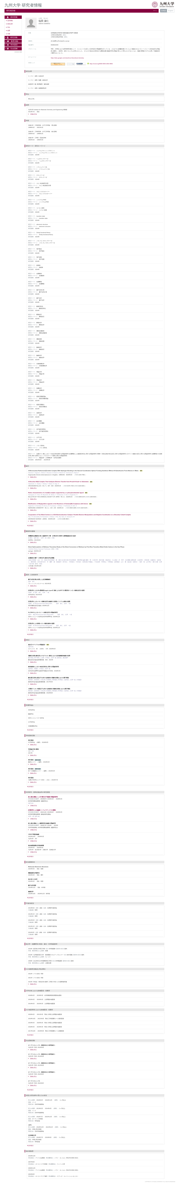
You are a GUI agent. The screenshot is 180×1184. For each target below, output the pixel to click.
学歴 (8, 34)
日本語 (163, 10)
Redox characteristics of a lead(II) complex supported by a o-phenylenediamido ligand (56, 492)
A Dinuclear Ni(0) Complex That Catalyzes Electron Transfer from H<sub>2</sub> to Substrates (58, 481)
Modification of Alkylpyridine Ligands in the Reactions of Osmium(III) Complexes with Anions (58, 503)
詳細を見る (33, 114)
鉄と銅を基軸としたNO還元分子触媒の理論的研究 (43, 797)
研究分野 (10, 24)
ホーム (155, 10)
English (170, 10)
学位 (8, 27)
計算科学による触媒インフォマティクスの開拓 (42, 810)
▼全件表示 (30, 525)
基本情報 (10, 20)
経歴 (8, 30)
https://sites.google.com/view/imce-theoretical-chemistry (67, 58)
